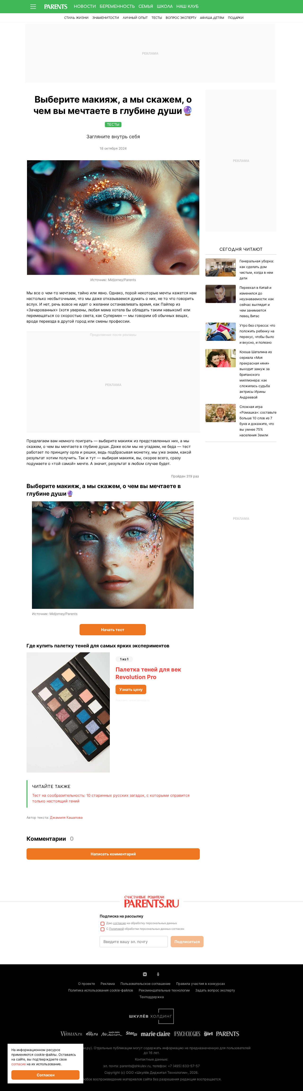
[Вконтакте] (145, 974)
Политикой (116, 929)
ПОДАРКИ (236, 18)
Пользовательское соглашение (145, 984)
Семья (145, 6)
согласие (119, 923)
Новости (85, 6)
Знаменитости (105, 18)
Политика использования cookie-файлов (100, 990)
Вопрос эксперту (181, 18)
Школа (165, 6)
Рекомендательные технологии (164, 990)
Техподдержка (151, 997)
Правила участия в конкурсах (200, 984)
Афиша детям (212, 18)
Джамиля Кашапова (66, 817)
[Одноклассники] (158, 974)
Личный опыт (135, 18)
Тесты (157, 18)
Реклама (108, 984)
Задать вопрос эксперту (215, 990)
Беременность (117, 6)
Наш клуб (187, 6)
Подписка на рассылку (121, 916)
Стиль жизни (76, 18)
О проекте (86, 984)
